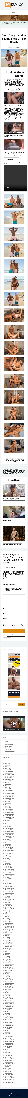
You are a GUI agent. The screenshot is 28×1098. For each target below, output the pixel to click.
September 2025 (9, 779)
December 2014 (9, 964)
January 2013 (8, 1000)
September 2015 (9, 950)
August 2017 (8, 913)
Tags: (7, 458)
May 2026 (7, 766)
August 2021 (8, 856)
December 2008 (9, 1077)
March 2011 (8, 1035)
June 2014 (8, 973)
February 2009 (9, 1074)
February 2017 (9, 923)
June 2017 (8, 916)
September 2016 (9, 931)
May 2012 (7, 1013)
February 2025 (9, 790)
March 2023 (8, 826)
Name (5, 608)
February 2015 (9, 961)
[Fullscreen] (22, 729)
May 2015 (7, 956)
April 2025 (8, 787)
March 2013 (8, 997)
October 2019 (9, 891)
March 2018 (8, 904)
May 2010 (7, 1051)
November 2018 (9, 899)
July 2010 (7, 1047)
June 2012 (7, 1011)
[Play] (5, 729)
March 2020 (8, 883)
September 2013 (9, 987)
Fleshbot (7, 743)
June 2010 (8, 1049)
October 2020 (9, 872)
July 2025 (7, 782)
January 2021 (8, 867)
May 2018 (7, 901)
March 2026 (8, 769)
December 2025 (9, 774)
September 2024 (10, 798)
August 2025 (8, 781)
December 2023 (9, 812)
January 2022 (8, 848)
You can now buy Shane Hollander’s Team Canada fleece (14, 499)
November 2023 (9, 814)
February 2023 (9, 828)
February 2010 (9, 1055)
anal (10, 458)
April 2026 (8, 768)
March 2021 (8, 864)
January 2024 (8, 811)
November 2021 (9, 852)
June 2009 (8, 1068)
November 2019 (9, 890)
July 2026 (7, 763)
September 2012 (9, 1006)
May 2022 (7, 842)
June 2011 (7, 1030)
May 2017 (7, 918)
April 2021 (7, 863)
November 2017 (9, 908)
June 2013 (7, 992)
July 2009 (7, 1066)
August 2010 (8, 1046)
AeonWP (19, 1095)
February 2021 (9, 866)
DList (6, 741)
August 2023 (8, 818)
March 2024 (8, 807)
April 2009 (8, 1071)
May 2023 (7, 823)
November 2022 (9, 833)
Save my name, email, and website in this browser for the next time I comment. (13, 625)
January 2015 (8, 962)
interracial (20, 458)
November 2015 (9, 946)
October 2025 (9, 777)
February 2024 (9, 809)
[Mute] (20, 729)
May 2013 (7, 994)
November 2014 (9, 965)
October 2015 (9, 948)
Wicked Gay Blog (9, 751)
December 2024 (9, 793)
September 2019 (9, 893)
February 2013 (9, 998)
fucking (14, 458)
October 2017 (9, 910)
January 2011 (8, 1038)
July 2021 (7, 858)
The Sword (8, 749)
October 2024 (9, 796)
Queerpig (7, 748)
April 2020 (8, 882)
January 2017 (8, 924)
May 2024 (7, 804)
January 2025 (8, 792)
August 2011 (8, 1027)
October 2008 (9, 1081)
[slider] (12, 729)
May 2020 (7, 880)
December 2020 (9, 869)
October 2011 (8, 1024)
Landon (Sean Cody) (11, 459)
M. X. (9, 30)
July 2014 (7, 972)
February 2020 (9, 885)
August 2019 (8, 894)
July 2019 (7, 896)
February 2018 (9, 905)
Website (5, 618)
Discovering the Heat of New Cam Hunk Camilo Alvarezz (12, 543)
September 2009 (10, 1063)
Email (5, 613)
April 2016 (7, 938)
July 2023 (7, 820)
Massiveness (7, 520)
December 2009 (9, 1058)
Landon (7, 84)
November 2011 (9, 1022)
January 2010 (8, 1057)
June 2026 (8, 765)
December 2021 (9, 850)
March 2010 (8, 1054)
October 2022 (9, 834)
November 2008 (9, 1079)
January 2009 (8, 1076)
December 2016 (9, 926)
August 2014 (8, 970)
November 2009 (9, 1060)
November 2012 (9, 1003)
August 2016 (8, 932)
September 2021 (9, 855)
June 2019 (8, 897)
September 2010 (9, 1044)
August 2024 (8, 799)
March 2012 (8, 1016)
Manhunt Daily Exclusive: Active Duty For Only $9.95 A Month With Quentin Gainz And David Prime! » (13, 472)
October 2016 (9, 929)
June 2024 (8, 803)
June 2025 (8, 784)
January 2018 (8, 907)
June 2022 (8, 841)
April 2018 (7, 902)
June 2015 (7, 954)
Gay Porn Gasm (9, 744)
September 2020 (9, 874)
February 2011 (9, 1036)
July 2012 (7, 1010)
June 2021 (7, 860)
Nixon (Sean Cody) (15, 460)
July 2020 (7, 877)
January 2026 (8, 773)
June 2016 (8, 935)
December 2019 (9, 888)
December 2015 (9, 945)
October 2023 (9, 815)
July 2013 (7, 991)
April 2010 (7, 1052)
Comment (6, 593)
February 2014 (9, 980)
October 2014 (9, 967)
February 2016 (9, 942)
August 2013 (8, 989)
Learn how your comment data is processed (14, 636)
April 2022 (8, 844)
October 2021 (9, 853)
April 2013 (7, 995)
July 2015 (7, 953)
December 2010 (9, 1040)
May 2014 (7, 975)
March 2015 (8, 959)
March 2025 (8, 788)
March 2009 (8, 1073)
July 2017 (7, 915)
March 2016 (8, 940)
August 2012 (8, 1008)
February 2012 (9, 1017)
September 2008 (10, 1082)
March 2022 (8, 845)
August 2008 (8, 1084)
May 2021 (7, 861)
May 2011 (7, 1032)
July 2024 (7, 801)
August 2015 (8, 951)
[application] (14, 723)
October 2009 (9, 1062)
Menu (14, 12)
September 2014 (9, 968)
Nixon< (6, 81)
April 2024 (8, 806)
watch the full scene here (11, 157)
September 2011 (9, 1025)
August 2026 (8, 762)
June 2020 (8, 878)
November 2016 (9, 927)
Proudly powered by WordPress (13, 1095)
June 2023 (8, 822)
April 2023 (8, 825)
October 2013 (9, 986)
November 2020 (9, 871)
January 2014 (8, 981)
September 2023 (9, 817)
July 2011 (7, 1028)
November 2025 (9, 776)
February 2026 (9, 771)
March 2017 (8, 921)
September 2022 (9, 836)
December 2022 (9, 831)
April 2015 (7, 957)
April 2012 (7, 1014)
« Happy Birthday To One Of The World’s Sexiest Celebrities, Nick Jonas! (14, 470)
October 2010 (9, 1043)
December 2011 (9, 1021)
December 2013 (9, 983)
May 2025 (7, 785)
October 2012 (9, 1005)
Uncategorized (14, 47)
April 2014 (7, 976)
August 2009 (8, 1065)
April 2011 (7, 1033)
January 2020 (8, 886)
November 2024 (9, 795)
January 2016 (8, 943)
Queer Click (8, 746)
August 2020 (8, 875)
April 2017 (7, 920)
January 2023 (8, 829)
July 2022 (7, 839)
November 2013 (9, 984)
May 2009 (7, 1070)
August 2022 (8, 837)
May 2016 (7, 937)
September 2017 (9, 912)
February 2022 (9, 847)
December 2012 (9, 1002)
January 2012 (8, 1019)
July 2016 (7, 934)
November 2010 (9, 1041)
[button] (14, 724)
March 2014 (8, 978)
